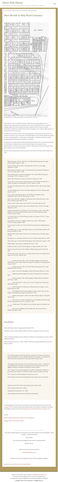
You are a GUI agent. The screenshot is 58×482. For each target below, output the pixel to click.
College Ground (8, 407)
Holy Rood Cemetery (16, 10)
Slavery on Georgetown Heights (24, 464)
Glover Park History (12, 3)
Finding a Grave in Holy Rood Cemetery (14, 420)
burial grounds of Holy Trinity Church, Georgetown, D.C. (36, 408)
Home (4, 10)
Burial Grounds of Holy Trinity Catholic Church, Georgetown (19, 417)
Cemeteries (9, 10)
